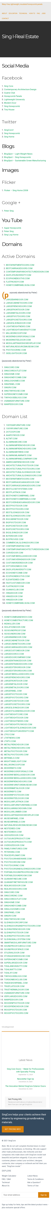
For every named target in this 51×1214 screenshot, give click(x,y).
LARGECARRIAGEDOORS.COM (18, 647)
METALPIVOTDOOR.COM (15, 751)
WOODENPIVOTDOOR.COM (16, 1003)
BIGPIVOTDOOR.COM (16, 522)
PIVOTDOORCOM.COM (14, 862)
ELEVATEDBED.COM (15, 579)
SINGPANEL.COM (12, 384)
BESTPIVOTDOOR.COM (16, 505)
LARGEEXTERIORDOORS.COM (18, 670)
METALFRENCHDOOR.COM (16, 744)
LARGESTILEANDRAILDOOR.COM (19, 711)
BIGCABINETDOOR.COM (17, 519)
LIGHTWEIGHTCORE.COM (16, 714)
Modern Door (10, 103)
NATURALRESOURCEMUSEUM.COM (22, 346)
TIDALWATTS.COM (13, 969)
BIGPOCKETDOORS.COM (17, 529)
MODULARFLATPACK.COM (16, 801)
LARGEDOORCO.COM (14, 654)
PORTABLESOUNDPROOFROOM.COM (21, 872)
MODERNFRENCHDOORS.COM (18, 781)
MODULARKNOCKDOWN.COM (18, 808)
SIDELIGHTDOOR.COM (16, 353)
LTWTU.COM (10, 741)
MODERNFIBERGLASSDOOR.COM (19, 774)
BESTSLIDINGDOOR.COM (17, 512)
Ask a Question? (34, 1182)
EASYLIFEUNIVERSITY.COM (18, 275)
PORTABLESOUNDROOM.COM (18, 875)
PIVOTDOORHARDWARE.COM (18, 858)
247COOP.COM (13, 432)
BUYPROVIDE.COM (14, 539)
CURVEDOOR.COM (14, 552)
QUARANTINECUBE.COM (15, 879)
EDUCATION (13, 13)
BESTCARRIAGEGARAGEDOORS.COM (23, 485)
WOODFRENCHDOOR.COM (16, 1006)
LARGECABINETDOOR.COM (16, 640)
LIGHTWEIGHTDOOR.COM (16, 717)
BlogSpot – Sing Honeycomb (17, 157)
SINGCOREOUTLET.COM (15, 370)
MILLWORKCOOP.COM (16, 333)
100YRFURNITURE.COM (17, 428)
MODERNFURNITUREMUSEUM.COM (20, 785)
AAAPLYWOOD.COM (15, 435)
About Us (5, 1186)
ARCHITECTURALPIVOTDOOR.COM (22, 465)
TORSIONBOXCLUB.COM (15, 979)
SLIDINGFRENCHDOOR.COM (17, 929)
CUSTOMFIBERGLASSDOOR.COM (21, 556)
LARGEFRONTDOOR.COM (17, 309)
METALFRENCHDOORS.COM (17, 748)
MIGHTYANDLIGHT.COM (15, 761)
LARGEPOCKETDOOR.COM (16, 701)
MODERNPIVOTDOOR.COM (16, 795)
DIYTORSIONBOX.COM (16, 566)
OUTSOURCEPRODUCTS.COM (18, 842)
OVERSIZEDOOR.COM (14, 845)
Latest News (32, 1176)
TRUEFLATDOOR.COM (14, 986)
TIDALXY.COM (10, 973)
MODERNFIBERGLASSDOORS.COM (20, 778)
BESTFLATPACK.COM (16, 492)
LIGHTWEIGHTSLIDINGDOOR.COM (20, 727)
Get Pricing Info (13, 1129)
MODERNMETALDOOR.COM (16, 788)
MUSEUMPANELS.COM (14, 821)
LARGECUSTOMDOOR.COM (16, 650)
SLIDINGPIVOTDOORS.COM (17, 936)
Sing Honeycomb (12, 106)
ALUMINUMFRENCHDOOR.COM (20, 445)
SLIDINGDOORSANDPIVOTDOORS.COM (22, 926)
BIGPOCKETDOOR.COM (17, 526)
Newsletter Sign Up (25, 1079)
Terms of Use (32, 1186)
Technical (6, 1182)
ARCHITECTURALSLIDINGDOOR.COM (23, 472)
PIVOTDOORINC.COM (16, 350)
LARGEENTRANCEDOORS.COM (18, 664)
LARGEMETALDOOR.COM (15, 684)
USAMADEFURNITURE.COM (16, 401)
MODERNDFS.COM (12, 768)
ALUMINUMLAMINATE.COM (18, 455)
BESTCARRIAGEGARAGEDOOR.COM (22, 482)
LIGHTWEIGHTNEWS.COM (18, 326)
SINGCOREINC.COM (13, 895)
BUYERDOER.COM (14, 536)
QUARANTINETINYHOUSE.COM (18, 882)
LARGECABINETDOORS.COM (19, 303)
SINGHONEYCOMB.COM (15, 377)
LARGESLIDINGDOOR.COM (18, 323)
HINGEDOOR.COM (14, 593)
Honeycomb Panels (13, 96)
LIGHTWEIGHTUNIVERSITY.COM (21, 329)
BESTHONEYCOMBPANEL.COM (20, 495)
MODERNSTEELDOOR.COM (18, 340)
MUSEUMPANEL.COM (14, 818)
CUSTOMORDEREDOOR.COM (19, 562)
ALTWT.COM (11, 438)
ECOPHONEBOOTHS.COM (18, 278)
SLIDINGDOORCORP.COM (15, 922)
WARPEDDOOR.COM (13, 404)
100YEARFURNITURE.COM (18, 425)
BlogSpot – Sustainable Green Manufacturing (25, 160)
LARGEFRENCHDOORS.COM (19, 306)
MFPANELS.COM (11, 758)
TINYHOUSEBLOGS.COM (15, 397)
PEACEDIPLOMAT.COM (14, 855)
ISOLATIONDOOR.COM (14, 627)
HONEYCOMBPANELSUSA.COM (20, 285)
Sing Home (9, 136)
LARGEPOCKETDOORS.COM (19, 319)
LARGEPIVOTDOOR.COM (15, 694)
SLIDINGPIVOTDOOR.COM (16, 932)
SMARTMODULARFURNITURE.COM (20, 942)
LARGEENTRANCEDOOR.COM (17, 660)
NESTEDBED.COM (12, 828)
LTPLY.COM (9, 734)
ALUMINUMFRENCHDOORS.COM (21, 448)
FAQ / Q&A (6, 1179)
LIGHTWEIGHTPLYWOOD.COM (18, 724)
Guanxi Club (9, 93)
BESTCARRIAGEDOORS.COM (19, 268)
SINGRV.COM (10, 387)
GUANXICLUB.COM (15, 589)
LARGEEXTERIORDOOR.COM (17, 667)
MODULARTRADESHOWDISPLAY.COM (23, 343)
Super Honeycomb (12, 228)
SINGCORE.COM (11, 367)
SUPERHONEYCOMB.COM (16, 394)
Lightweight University (14, 99)
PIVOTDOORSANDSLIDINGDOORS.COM (22, 868)
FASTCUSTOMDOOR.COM (18, 583)
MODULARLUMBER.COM (15, 811)
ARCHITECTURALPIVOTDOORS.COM (23, 468)
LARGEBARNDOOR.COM (17, 299)
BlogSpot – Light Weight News (18, 154)
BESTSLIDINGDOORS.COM (18, 515)
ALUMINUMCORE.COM (16, 442)
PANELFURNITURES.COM (15, 848)
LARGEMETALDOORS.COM (18, 313)
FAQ (38, 13)
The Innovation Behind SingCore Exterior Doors (25, 1086)
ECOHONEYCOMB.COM (16, 573)
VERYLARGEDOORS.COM (15, 996)
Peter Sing (9, 211)
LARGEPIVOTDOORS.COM (18, 316)
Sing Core (8, 86)
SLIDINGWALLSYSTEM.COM (17, 939)
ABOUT (4, 13)
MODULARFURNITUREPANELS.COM (20, 805)
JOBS (44, 13)
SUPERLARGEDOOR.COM (15, 962)
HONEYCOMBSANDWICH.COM (18, 617)
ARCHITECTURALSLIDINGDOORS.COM (24, 475)
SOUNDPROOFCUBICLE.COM (17, 946)
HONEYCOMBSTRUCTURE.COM (18, 620)
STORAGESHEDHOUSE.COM (17, 956)
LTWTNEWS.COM (12, 738)
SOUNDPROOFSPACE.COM (16, 949)
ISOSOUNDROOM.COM (14, 633)
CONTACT (5, 18)
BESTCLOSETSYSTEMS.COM (19, 489)
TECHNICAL (23, 13)
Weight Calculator (9, 1176)
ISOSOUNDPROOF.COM (15, 630)
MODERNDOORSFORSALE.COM (20, 336)
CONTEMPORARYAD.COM (18, 546)
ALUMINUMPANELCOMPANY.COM (21, 458)
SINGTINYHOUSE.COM (14, 391)
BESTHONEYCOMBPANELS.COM (21, 499)
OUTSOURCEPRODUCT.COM (17, 838)
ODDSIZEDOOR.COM (13, 835)
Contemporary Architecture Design (20, 89)
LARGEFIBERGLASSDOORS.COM (19, 674)
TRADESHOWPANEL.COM (15, 983)
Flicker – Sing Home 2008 (16, 190)
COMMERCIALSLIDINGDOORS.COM (22, 542)
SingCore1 (9, 130)
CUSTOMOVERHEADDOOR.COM (20, 559)
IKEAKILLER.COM (12, 623)
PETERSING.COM (12, 852)
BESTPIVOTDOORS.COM (17, 509)
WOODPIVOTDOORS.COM (16, 1013)
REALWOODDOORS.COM (15, 889)
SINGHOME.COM (12, 374)
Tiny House (9, 109)
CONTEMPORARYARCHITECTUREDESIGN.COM (27, 271)
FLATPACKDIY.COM (15, 281)
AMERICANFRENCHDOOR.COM (20, 462)
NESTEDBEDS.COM (13, 832)
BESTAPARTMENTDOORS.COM (20, 265)
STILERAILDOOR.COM (14, 952)
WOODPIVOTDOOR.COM (15, 1009)
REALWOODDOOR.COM (15, 885)
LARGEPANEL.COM (13, 691)
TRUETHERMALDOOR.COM (16, 989)
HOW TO (32, 13)
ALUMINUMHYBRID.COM (17, 452)
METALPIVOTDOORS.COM (16, 754)
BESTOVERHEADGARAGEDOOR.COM (23, 502)
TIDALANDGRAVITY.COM (15, 966)
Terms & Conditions (35, 1179)
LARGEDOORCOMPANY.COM (17, 657)
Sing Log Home (11, 234)
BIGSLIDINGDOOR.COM (17, 532)
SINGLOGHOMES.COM (14, 380)
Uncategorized (8, 1027)
